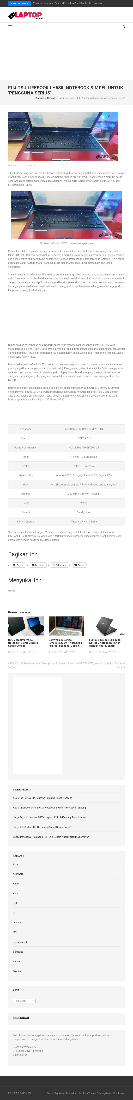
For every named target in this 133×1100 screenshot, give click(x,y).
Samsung (18, 951)
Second (17, 961)
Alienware (18, 873)
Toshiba (17, 971)
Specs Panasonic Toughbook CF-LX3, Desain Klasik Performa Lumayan (51, 836)
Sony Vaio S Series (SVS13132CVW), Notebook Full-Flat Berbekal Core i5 (65, 643)
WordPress (118, 1093)
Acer (15, 864)
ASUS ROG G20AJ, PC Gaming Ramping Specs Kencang (42, 797)
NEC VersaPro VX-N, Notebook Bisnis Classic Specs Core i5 (23, 643)
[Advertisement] (66, 55)
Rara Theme (89, 1093)
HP (14, 912)
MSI (15, 932)
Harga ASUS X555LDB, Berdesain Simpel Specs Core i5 (42, 827)
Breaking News (19, 3)
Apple (16, 883)
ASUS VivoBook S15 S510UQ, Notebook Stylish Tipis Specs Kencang (49, 807)
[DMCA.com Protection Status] (21, 1018)
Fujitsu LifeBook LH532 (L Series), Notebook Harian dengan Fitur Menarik (105, 643)
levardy (30, 166)
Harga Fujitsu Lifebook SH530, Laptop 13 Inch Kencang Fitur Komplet (49, 817)
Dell (15, 903)
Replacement (20, 942)
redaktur (30, 652)
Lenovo (17, 922)
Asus (15, 893)
